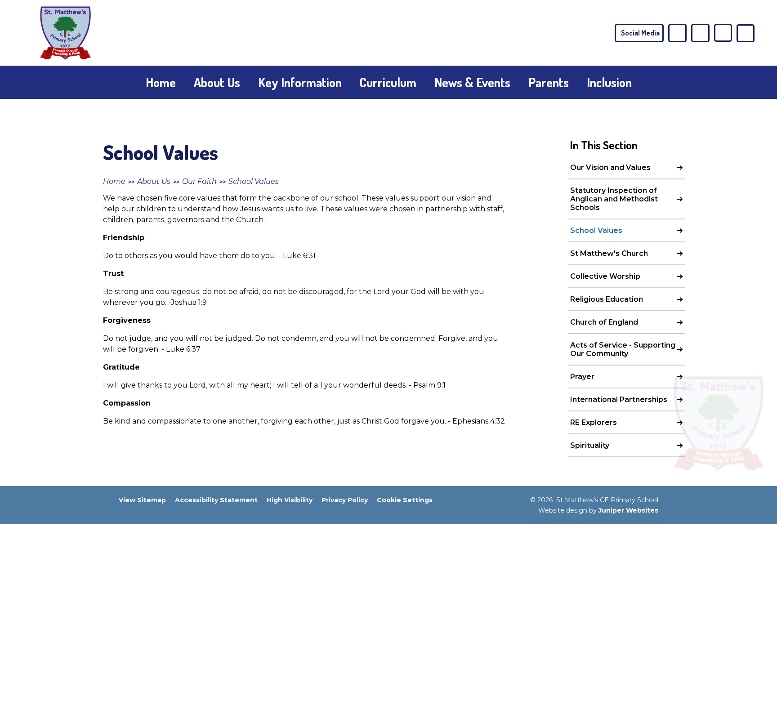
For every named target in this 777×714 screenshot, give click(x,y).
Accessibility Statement (216, 500)
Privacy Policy (345, 500)
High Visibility (290, 500)
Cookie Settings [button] (405, 500)
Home (114, 181)
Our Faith (199, 181)
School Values (253, 181)
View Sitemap (142, 500)
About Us (153, 181)
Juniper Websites (628, 510)
